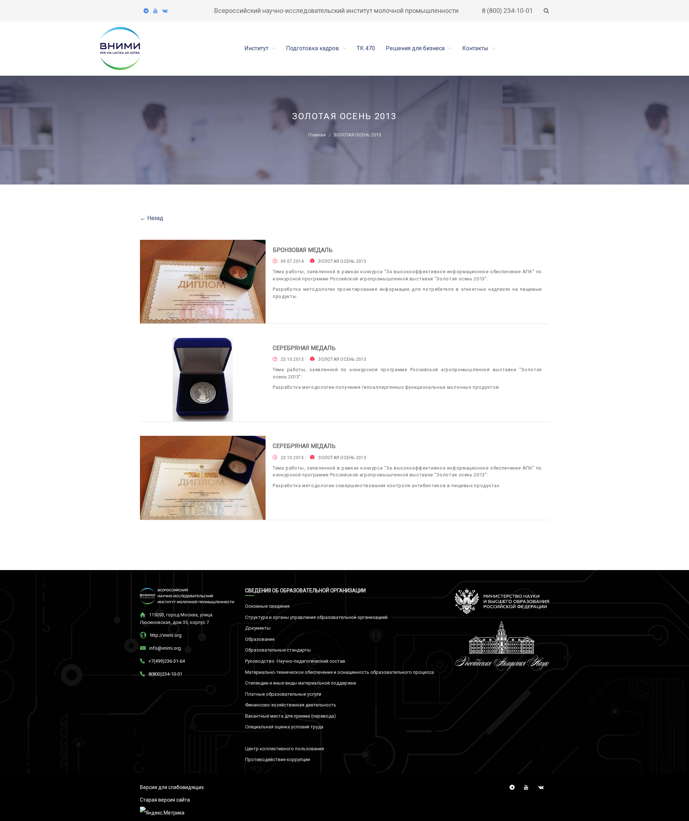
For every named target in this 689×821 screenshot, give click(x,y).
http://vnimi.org (166, 635)
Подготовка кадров (313, 48)
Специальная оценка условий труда (284, 726)
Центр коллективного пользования (284, 748)
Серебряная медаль (304, 348)
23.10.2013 (292, 359)
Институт (257, 48)
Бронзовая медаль (303, 250)
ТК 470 (366, 48)
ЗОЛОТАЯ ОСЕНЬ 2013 (342, 261)
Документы (258, 628)
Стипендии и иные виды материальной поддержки (300, 683)
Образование (260, 639)
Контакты (476, 48)
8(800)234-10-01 (165, 674)
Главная (317, 134)
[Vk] (165, 10)
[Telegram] (146, 10)
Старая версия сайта (165, 800)
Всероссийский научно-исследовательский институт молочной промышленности (336, 10)
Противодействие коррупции (277, 759)
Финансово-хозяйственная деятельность (290, 705)
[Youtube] (155, 10)
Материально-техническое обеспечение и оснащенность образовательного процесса (339, 672)
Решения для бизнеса (416, 48)
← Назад (151, 218)
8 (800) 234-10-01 (507, 10)
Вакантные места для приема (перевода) (290, 716)
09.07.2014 (292, 261)
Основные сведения (267, 606)
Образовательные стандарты (278, 650)
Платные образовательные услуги (283, 694)
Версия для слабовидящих (172, 787)
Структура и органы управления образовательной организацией (316, 617)
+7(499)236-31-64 (167, 661)
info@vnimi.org (165, 648)
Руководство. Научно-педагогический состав (295, 661)
